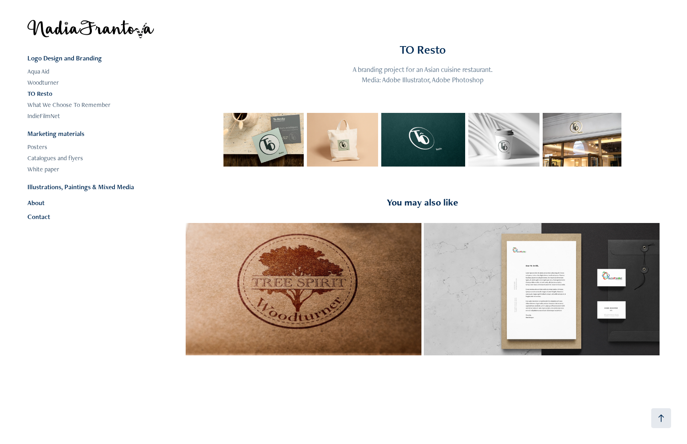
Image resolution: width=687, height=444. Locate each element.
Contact (38, 216)
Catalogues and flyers (55, 158)
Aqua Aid (38, 71)
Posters (37, 147)
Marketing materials (55, 133)
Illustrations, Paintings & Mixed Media (80, 186)
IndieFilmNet (43, 116)
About (36, 202)
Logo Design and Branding (64, 58)
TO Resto (39, 93)
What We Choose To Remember (69, 105)
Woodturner (43, 82)
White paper (43, 169)
